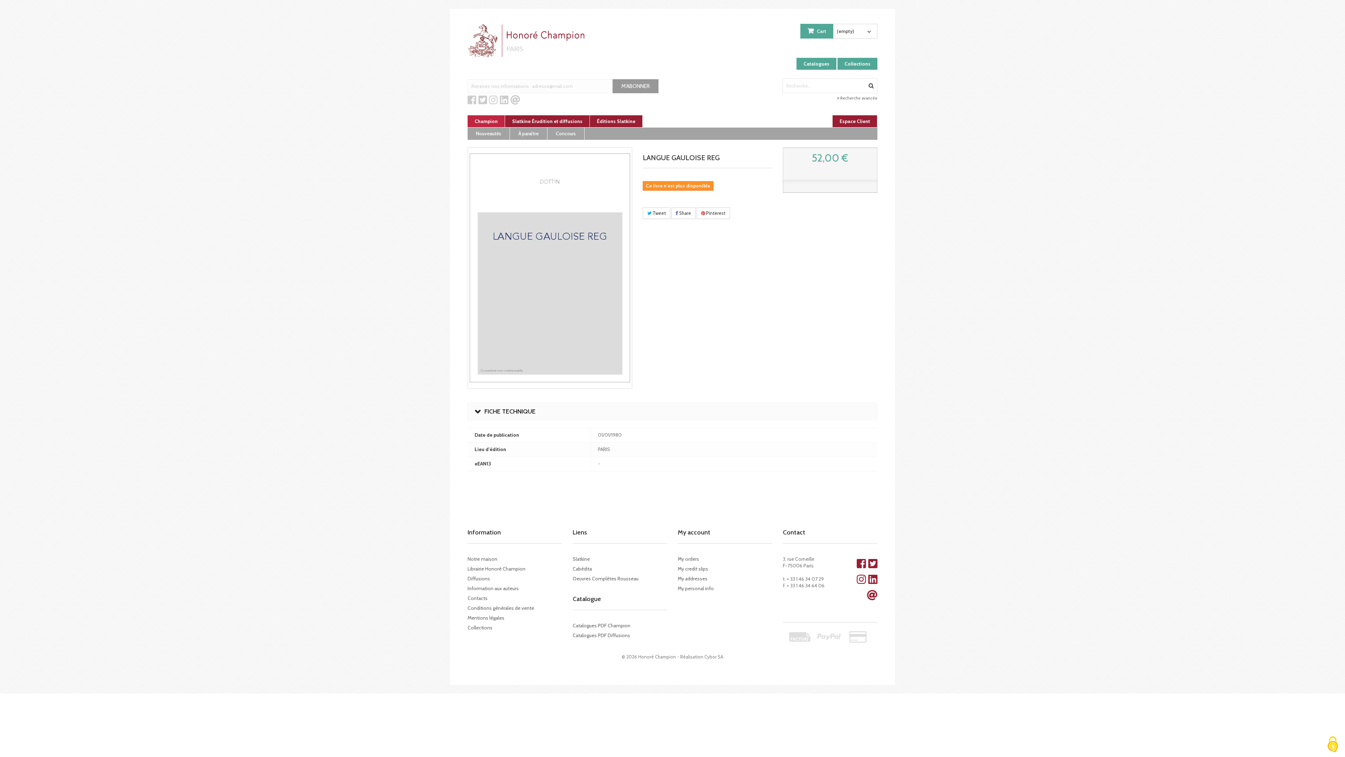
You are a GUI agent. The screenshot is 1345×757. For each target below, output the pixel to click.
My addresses (693, 578)
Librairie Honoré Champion (496, 569)
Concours (566, 133)
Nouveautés (488, 133)
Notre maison (482, 559)
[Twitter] (482, 100)
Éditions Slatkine (616, 121)
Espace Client (855, 121)
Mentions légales (486, 618)
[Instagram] (493, 100)
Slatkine (581, 559)
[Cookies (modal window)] (1332, 745)
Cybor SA (713, 657)
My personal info (696, 588)
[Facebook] (472, 100)
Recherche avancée (858, 98)
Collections (857, 64)
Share (684, 213)
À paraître (528, 133)
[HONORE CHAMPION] (528, 40)
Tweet (658, 213)
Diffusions (479, 578)
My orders (688, 559)
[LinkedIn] (504, 100)
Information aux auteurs (493, 588)
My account (694, 532)
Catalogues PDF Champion (601, 625)
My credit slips (693, 569)
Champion (486, 121)
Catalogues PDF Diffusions (601, 635)
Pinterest (715, 213)
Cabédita (582, 569)
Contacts (478, 598)
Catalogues (816, 64)
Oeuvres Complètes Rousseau (606, 578)
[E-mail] (515, 100)
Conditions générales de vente (501, 608)
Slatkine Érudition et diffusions (547, 121)
